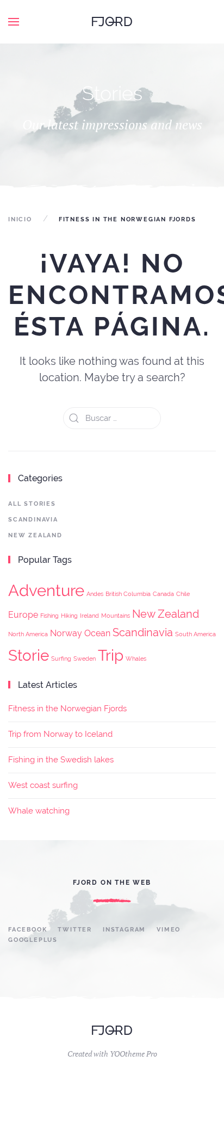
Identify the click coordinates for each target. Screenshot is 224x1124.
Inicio (20, 219)
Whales (136, 658)
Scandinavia (33, 519)
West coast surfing (43, 785)
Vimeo (169, 929)
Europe (23, 615)
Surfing (61, 658)
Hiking (69, 615)
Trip (110, 655)
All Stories (32, 503)
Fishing (49, 615)
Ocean (97, 633)
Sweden (84, 658)
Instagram (124, 929)
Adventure (46, 590)
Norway (66, 633)
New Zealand (35, 535)
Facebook (27, 929)
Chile (183, 594)
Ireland (89, 615)
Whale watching (39, 811)
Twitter (75, 929)
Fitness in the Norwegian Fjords (67, 708)
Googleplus (33, 939)
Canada (163, 594)
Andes (94, 594)
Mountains (115, 615)
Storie (28, 655)
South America (195, 634)
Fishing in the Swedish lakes (61, 760)
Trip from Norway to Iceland (60, 734)
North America (28, 634)
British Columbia (128, 594)
